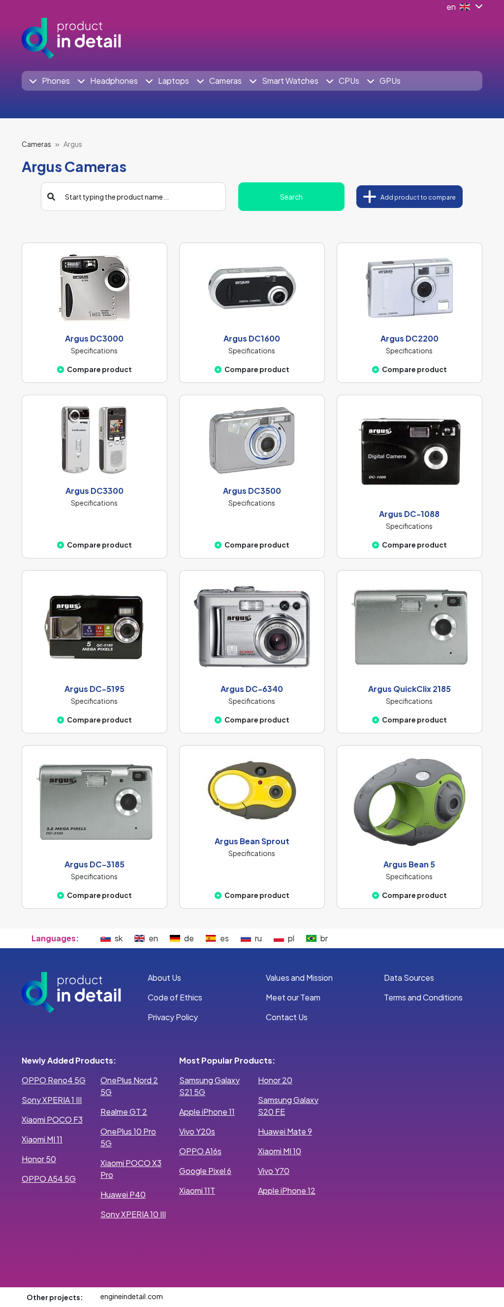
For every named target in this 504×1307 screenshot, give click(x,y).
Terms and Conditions (423, 997)
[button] (50, 81)
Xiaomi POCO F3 (52, 1119)
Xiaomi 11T (197, 1190)
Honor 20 (275, 1080)
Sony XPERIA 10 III (133, 1214)
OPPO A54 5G (49, 1178)
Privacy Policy (173, 1017)
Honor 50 (39, 1159)
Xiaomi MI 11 (42, 1139)
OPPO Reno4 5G (54, 1080)
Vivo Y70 (273, 1171)
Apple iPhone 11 (207, 1111)
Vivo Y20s (197, 1131)
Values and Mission (299, 977)
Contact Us (287, 1017)
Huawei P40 (123, 1194)
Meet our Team (293, 997)
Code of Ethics (175, 997)
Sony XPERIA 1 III (52, 1100)
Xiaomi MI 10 (279, 1151)
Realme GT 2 (123, 1111)
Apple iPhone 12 (286, 1190)
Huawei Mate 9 (285, 1131)
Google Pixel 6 (205, 1171)
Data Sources (409, 977)
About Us (164, 977)
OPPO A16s (200, 1151)
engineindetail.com (131, 1296)
